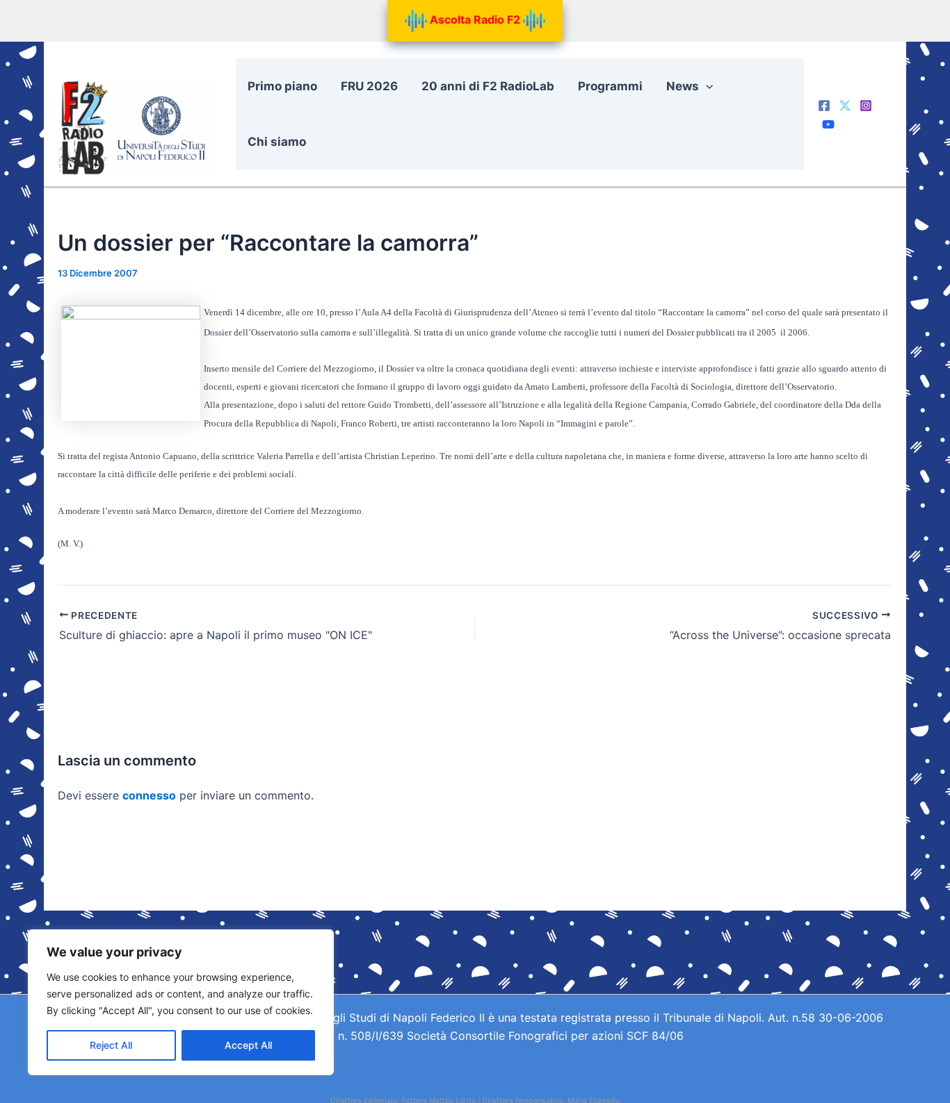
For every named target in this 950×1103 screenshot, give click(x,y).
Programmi (610, 86)
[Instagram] (866, 105)
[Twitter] (845, 105)
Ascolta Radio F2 (475, 19)
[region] (181, 1002)
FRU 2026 (369, 86)
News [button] (682, 86)
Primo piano (282, 86)
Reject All (111, 1045)
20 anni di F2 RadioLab (487, 86)
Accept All (248, 1045)
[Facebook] (824, 105)
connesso (149, 795)
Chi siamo (277, 142)
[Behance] (828, 124)
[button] (706, 86)
